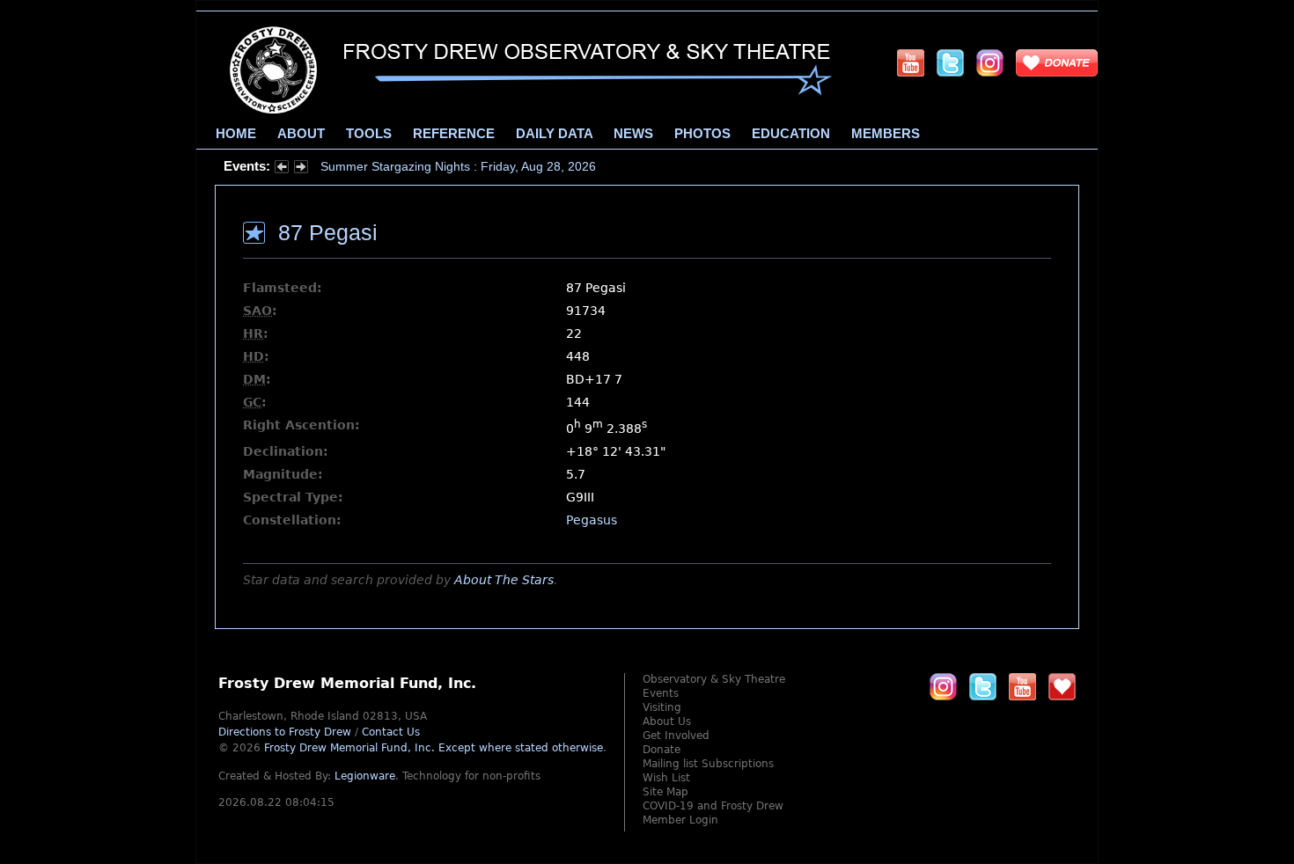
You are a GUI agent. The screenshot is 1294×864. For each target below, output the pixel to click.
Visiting (662, 707)
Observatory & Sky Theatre (714, 679)
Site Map (665, 792)
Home (236, 134)
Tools (369, 134)
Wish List (666, 778)
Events (661, 693)
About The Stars (504, 580)
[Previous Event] (282, 169)
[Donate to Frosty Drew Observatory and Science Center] (1057, 62)
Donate (661, 749)
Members (885, 134)
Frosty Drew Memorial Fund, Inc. (433, 748)
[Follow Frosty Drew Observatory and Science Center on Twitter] (982, 686)
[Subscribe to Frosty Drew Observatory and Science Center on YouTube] (910, 62)
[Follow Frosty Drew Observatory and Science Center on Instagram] (990, 62)
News (633, 134)
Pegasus (591, 520)
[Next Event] (301, 169)
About (301, 134)
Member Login (680, 820)
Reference (454, 134)
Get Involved (676, 735)
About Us (667, 721)
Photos (702, 134)
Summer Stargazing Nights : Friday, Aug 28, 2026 (458, 166)
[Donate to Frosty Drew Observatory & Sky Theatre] (1062, 686)
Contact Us (391, 732)
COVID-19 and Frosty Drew (713, 806)
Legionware (365, 776)
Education (791, 134)
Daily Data (554, 134)
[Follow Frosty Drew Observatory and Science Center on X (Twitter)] (950, 62)
